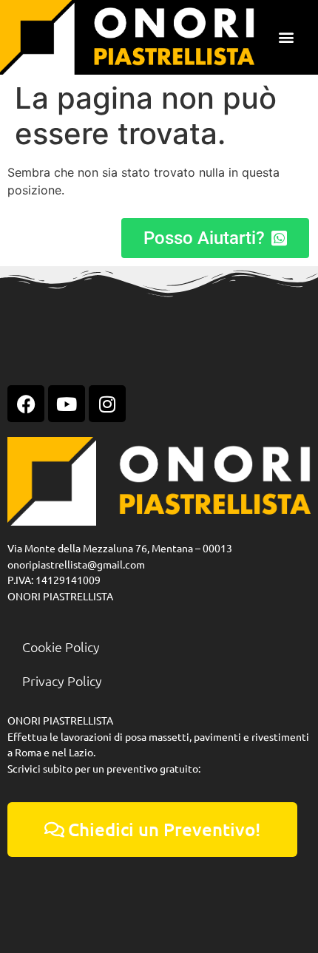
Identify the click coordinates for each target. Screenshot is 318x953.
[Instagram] (107, 403)
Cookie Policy (61, 646)
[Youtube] (66, 403)
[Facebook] (25, 403)
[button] (286, 37)
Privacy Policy (62, 680)
